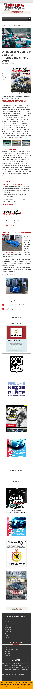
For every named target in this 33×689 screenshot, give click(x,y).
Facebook (7, 651)
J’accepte (20, 688)
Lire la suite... (7, 181)
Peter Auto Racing (10, 624)
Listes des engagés (8, 204)
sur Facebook (12, 274)
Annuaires (8, 637)
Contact (7, 647)
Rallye (6, 626)
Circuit (11, 25)
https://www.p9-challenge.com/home (12, 252)
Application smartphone (12, 649)
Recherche (8, 655)
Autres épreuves (18, 25)
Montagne (8, 628)
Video (6, 635)
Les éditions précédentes (10, 226)
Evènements (8, 629)
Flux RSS (7, 653)
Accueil (5, 25)
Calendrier (8, 631)
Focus (6, 633)
